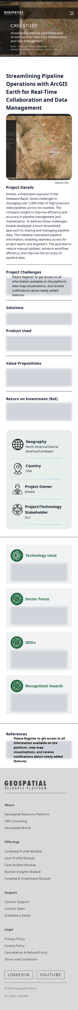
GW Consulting (16, 821)
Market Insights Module (23, 871)
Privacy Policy (15, 939)
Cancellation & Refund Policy (26, 952)
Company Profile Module (23, 851)
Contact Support (17, 902)
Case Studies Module (20, 865)
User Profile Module (20, 858)
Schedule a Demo (18, 915)
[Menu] (72, 13)
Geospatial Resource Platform (27, 814)
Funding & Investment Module (27, 878)
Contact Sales (15, 908)
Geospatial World (17, 828)
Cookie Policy (14, 945)
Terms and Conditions (21, 959)
